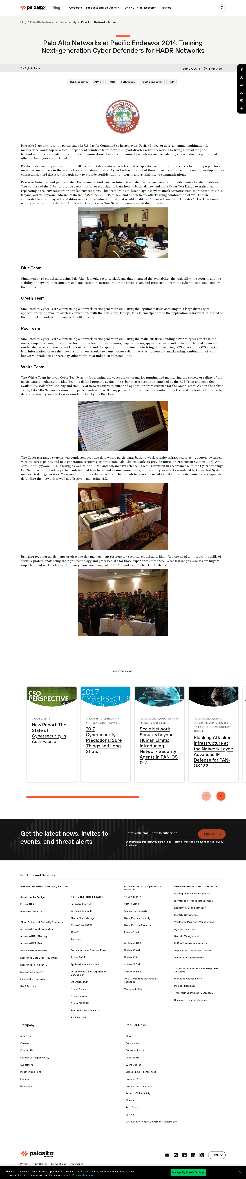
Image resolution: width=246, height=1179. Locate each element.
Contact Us (26, 1050)
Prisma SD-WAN (80, 1003)
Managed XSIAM (133, 989)
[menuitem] (75, 8)
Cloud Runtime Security (137, 925)
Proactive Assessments (188, 978)
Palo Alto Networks (42, 22)
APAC (97, 81)
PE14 (172, 81)
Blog (23, 22)
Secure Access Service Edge (88, 950)
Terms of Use (181, 841)
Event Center (133, 1064)
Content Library (135, 1050)
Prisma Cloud (131, 932)
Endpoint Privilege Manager (190, 907)
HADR (111, 81)
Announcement (149, 718)
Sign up (209, 834)
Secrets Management (186, 936)
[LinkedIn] (241, 85)
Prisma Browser (79, 996)
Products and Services (154, 723)
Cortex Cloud (131, 903)
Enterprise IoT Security (33, 964)
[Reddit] (241, 92)
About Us (25, 1036)
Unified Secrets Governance (190, 943)
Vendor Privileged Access (189, 957)
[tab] (82, 797)
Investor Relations (30, 1072)
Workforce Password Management (194, 922)
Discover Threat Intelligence (190, 1000)
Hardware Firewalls (81, 904)
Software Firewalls (81, 911)
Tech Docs (132, 1107)
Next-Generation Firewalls (103, 723)
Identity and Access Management (193, 900)
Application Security (135, 911)
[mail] (241, 100)
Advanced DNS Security (34, 950)
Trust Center (39, 1164)
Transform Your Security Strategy (193, 993)
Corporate (75, 7)
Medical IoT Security (32, 972)
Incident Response (185, 986)
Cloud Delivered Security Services (41, 922)
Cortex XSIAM (132, 950)
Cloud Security (132, 896)
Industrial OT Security (32, 979)
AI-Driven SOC (133, 943)
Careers (25, 1043)
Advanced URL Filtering (33, 936)
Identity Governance (186, 915)
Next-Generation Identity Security (195, 886)
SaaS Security (28, 986)
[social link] (167, 1155)
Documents (76, 1164)
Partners (166, 7)
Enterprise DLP (79, 982)
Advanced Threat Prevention (36, 929)
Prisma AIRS (27, 904)
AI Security (93, 718)
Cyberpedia (132, 1057)
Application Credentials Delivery (192, 950)
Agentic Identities (184, 929)
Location (25, 1079)
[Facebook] (241, 69)
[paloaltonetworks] (33, 8)
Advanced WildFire (31, 943)
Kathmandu (128, 81)
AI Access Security (31, 911)
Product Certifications (139, 1086)
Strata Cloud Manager (83, 918)
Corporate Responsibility (34, 1057)
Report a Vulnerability (138, 1093)
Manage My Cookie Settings (188, 1172)
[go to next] (220, 796)
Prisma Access (79, 989)
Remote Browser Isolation (85, 1010)
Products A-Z (133, 1079)
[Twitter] (241, 77)
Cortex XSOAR (132, 964)
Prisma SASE (78, 957)
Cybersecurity (68, 22)
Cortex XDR (130, 957)
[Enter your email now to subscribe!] (160, 834)
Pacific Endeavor (152, 81)
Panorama (76, 939)
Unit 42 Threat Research (140, 7)
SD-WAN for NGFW (82, 925)
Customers (26, 1064)
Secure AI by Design (32, 897)
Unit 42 (130, 1114)
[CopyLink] (241, 108)
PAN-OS (75, 932)
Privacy (24, 1164)
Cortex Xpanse (132, 971)
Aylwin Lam (32, 68)
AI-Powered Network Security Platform (44, 886)
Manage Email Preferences (141, 1072)
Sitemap (130, 1100)
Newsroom (26, 1086)
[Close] (240, 1172)
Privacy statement (83, 1175)
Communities (133, 1043)
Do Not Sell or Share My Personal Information (151, 1121)
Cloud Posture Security (137, 918)
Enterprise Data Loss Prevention (39, 957)
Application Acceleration (85, 964)
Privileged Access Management (192, 893)
